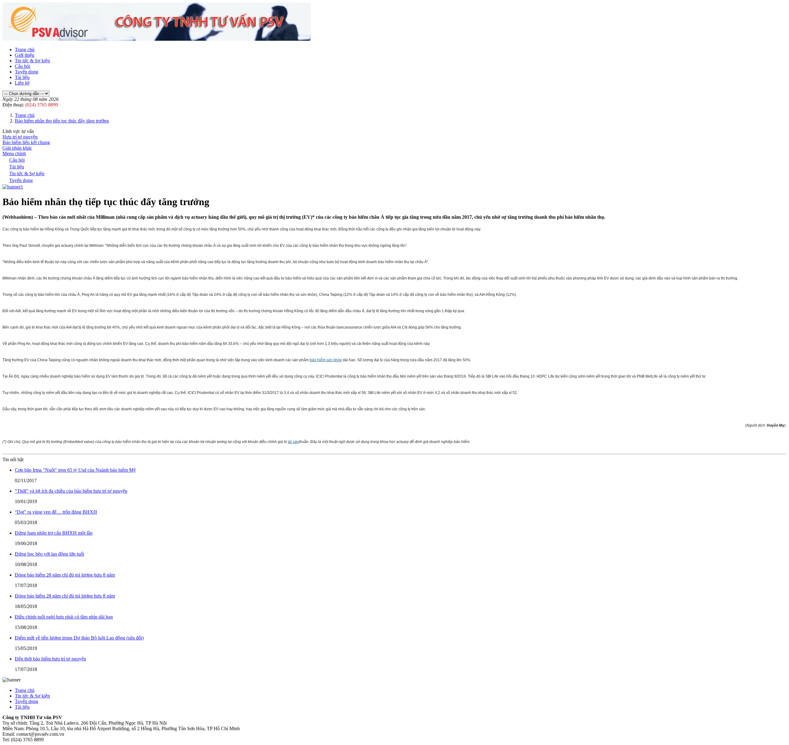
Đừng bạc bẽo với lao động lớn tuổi (49, 554)
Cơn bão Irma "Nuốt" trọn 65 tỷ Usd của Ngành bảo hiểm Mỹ (75, 470)
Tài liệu (22, 77)
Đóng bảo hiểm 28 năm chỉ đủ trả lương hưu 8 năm (65, 574)
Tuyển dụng (26, 71)
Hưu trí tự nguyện (20, 136)
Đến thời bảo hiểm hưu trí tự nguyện (50, 658)
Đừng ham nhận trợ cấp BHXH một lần (53, 533)
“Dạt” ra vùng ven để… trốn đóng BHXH (56, 512)
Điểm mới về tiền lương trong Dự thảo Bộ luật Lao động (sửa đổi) (79, 637)
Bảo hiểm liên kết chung (26, 142)
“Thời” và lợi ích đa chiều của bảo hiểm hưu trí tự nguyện (71, 491)
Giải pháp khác (17, 148)
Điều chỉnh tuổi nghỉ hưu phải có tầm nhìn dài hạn (64, 616)
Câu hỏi (22, 66)
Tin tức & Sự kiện (32, 60)
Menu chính (14, 153)
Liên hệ (22, 82)
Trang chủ (25, 49)
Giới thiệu (24, 55)
